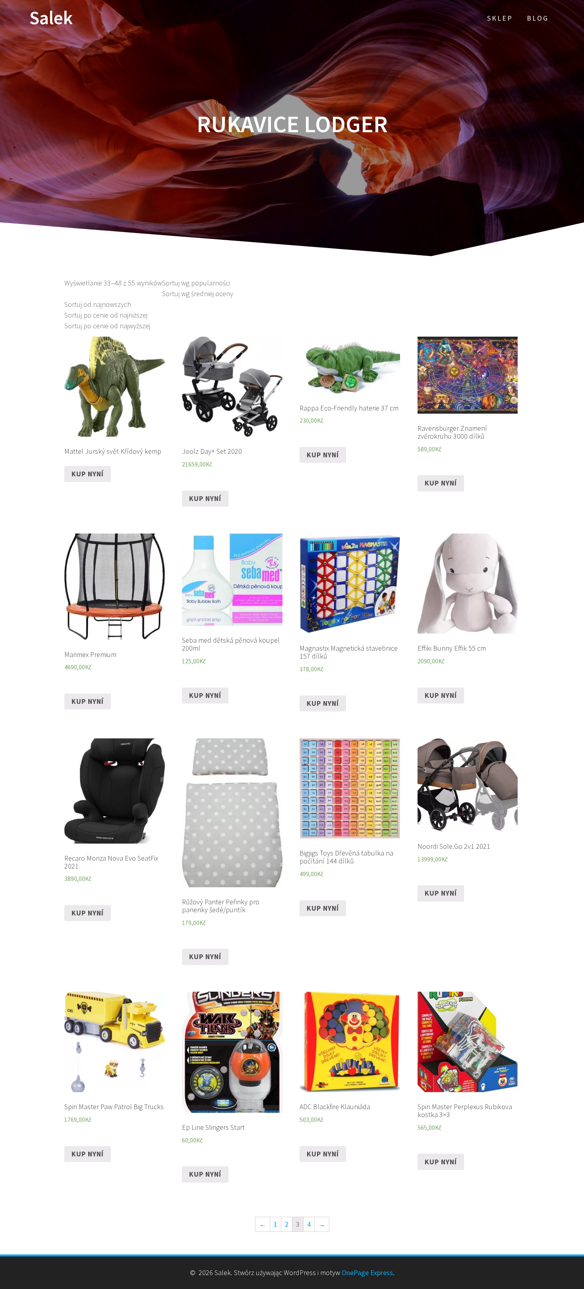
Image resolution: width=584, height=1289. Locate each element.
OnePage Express (367, 1272)
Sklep (500, 18)
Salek (51, 18)
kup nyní (88, 473)
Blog (538, 18)
